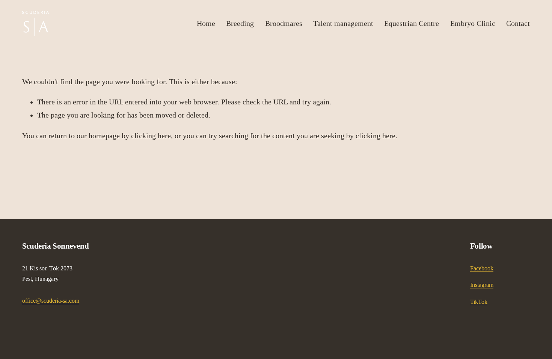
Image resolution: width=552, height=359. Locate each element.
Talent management (343, 23)
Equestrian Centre (411, 23)
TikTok (478, 302)
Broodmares (283, 23)
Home (206, 23)
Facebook (481, 268)
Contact (518, 23)
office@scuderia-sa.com (50, 300)
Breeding (240, 23)
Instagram (481, 285)
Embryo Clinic (472, 23)
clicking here (151, 136)
